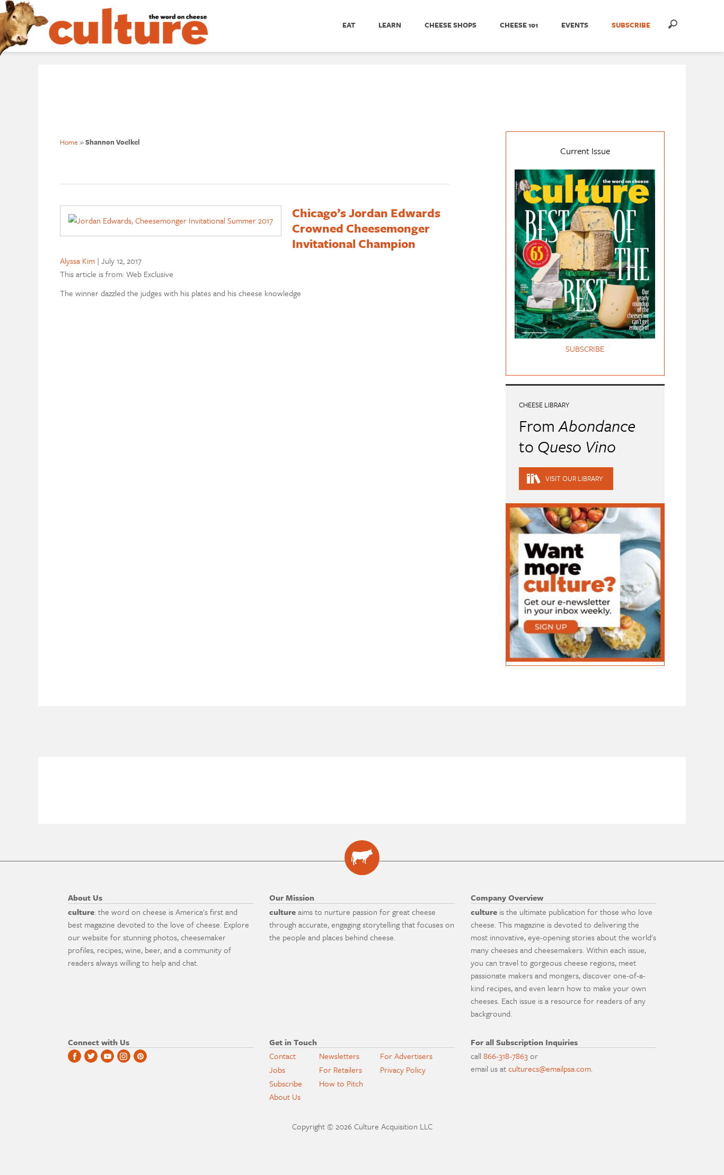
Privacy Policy (403, 1069)
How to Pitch (341, 1083)
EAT (348, 25)
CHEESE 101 (519, 25)
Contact (282, 1056)
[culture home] (128, 35)
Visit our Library (574, 478)
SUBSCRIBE (631, 25)
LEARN (389, 25)
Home (69, 142)
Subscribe (285, 1083)
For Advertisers (406, 1056)
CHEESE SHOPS (450, 25)
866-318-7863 (505, 1056)
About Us (285, 1096)
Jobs (277, 1069)
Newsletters (339, 1056)
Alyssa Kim (77, 260)
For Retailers (340, 1069)
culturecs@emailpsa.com (549, 1068)
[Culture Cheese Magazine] (362, 857)
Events (574, 25)
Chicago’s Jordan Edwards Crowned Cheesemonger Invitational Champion (366, 228)
